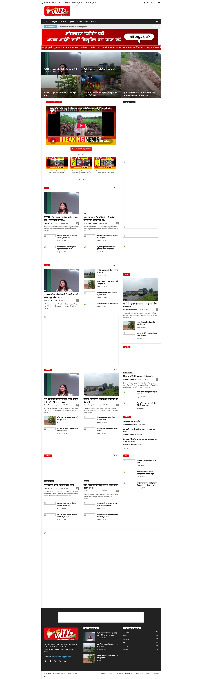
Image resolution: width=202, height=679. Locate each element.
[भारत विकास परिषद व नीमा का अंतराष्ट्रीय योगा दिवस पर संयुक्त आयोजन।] (129, 475)
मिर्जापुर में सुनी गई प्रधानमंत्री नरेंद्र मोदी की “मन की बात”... (146, 404)
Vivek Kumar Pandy (130, 95)
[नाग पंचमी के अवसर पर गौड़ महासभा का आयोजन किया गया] (50, 431)
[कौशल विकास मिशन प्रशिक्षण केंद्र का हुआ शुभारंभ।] (129, 395)
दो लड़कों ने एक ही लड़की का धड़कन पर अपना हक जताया (139, 430)
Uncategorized (128, 372)
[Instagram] (148, 3)
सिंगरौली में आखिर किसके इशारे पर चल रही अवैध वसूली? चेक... (107, 515)
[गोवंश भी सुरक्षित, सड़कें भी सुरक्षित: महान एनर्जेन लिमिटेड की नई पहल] (50, 250)
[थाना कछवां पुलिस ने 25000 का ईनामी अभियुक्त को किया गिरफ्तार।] (89, 506)
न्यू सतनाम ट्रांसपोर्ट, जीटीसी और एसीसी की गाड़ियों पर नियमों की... (106, 248)
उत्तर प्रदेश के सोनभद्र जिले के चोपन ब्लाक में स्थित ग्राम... (101, 486)
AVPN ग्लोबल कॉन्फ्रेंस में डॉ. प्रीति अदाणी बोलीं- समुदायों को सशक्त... (61, 218)
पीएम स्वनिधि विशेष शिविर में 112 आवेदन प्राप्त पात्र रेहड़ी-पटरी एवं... (99, 218)
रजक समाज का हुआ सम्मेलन (132, 421)
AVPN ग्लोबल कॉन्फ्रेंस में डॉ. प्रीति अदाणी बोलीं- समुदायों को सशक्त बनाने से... (61, 70)
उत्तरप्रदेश (54, 21)
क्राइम (72, 21)
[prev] (154, 26)
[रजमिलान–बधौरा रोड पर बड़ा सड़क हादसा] (129, 463)
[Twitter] (151, 3)
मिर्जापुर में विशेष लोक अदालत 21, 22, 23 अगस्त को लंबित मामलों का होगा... (140, 440)
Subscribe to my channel (82, 149)
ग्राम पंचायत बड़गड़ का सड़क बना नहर (69, 26)
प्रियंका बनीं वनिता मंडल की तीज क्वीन (138, 376)
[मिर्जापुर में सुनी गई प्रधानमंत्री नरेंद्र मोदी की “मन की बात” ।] (129, 406)
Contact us (119, 673)
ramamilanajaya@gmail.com (61, 657)
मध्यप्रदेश (63, 21)
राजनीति (79, 21)
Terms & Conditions (152, 673)
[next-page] (48, 258)
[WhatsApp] (155, 3)
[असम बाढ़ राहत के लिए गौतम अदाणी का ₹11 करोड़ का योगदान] (89, 238)
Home (103, 673)
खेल (86, 21)
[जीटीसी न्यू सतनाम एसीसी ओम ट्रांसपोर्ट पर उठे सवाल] (101, 64)
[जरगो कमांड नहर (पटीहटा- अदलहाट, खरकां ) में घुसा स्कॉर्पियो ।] (50, 517)
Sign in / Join (91, 3)
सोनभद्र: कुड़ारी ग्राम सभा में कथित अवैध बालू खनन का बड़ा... (67, 236)
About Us (110, 673)
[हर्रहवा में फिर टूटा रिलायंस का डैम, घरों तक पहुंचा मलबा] (61, 88)
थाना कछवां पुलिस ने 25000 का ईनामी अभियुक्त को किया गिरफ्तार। (107, 504)
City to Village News (90, 405)
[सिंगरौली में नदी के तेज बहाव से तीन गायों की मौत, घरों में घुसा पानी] (89, 431)
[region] (118, 11)
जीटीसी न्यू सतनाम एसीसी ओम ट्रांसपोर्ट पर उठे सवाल (101, 400)
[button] (117, 17)
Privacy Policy (139, 673)
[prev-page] (45, 258)
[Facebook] (144, 3)
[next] (157, 26)
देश (46, 21)
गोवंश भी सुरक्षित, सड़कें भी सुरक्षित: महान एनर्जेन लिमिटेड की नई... (66, 248)
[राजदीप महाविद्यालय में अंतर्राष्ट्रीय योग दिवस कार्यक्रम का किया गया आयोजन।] (129, 486)
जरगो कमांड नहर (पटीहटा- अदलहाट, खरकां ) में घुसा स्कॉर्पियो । (67, 515)
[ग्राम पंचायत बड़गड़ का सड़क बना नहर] (141, 75)
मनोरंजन (93, 21)
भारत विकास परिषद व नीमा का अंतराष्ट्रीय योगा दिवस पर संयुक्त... (146, 473)
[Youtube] (159, 3)
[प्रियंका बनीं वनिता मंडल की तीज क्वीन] (140, 362)
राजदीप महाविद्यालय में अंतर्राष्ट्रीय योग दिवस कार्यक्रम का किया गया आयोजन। (147, 484)
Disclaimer (128, 673)
